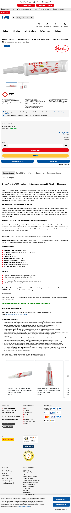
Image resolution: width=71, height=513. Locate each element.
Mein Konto (47, 26)
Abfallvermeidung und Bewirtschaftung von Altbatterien (29, 486)
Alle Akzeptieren (61, 499)
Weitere (58, 31)
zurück (7, 45)
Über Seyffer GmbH (58, 9)
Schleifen (16, 31)
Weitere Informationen (61, 509)
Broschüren (40, 173)
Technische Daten (54, 173)
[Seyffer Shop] (5, 17)
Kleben (5, 31)
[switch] (33, 441)
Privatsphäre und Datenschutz (31, 480)
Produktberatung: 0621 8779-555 (28, 9)
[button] (5, 145)
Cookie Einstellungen (29, 494)
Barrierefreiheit (27, 492)
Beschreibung (8, 173)
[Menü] (37, 436)
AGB (24, 474)
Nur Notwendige (61, 504)
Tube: (3, 142)
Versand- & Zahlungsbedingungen (29, 471)
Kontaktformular (7, 426)
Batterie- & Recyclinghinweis (30, 482)
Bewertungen (8, 177)
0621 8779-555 (9, 408)
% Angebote (45, 31)
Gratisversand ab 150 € (9, 9)
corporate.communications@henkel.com (17, 314)
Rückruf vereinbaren (45, 9)
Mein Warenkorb (28, 419)
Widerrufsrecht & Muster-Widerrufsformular (30, 477)
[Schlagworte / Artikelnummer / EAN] (32, 17)
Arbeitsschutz (30, 31)
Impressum (26, 490)
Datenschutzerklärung (24, 506)
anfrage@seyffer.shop (8, 482)
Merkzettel (55, 26)
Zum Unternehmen (29, 421)
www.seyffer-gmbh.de (8, 483)
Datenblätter (21, 173)
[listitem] (20, 379)
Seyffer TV (27, 423)
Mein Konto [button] (5, 12)
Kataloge (30, 173)
